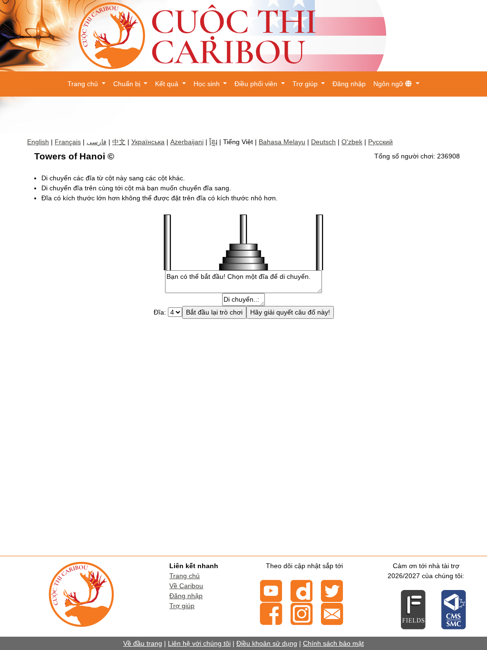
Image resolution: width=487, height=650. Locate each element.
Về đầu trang (142, 643)
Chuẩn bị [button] (127, 84)
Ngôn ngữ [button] (389, 84)
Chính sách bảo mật (333, 643)
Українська (148, 142)
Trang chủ (184, 576)
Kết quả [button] (167, 84)
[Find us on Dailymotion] (301, 590)
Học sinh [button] (208, 84)
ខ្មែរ (213, 142)
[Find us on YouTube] (271, 590)
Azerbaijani (187, 142)
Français (68, 142)
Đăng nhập (349, 84)
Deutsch (323, 142)
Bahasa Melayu (282, 142)
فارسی (97, 142)
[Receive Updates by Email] (332, 613)
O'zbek (351, 142)
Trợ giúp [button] (306, 84)
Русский (380, 142)
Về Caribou (186, 586)
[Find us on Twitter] (332, 590)
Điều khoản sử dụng (266, 643)
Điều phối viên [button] (256, 84)
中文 (119, 142)
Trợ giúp (182, 606)
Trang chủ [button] (84, 84)
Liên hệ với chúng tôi (199, 643)
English (38, 142)
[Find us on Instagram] (301, 613)
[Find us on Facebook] (271, 613)
